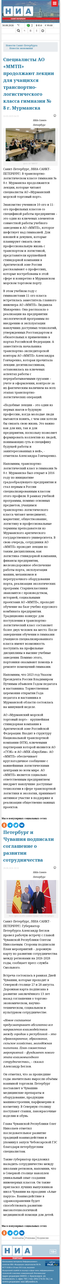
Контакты (18, 1238)
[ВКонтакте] (30, 30)
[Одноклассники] (36, 30)
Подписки (43, 1238)
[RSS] (24, 30)
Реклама (30, 1238)
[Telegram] (42, 30)
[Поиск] (18, 30)
